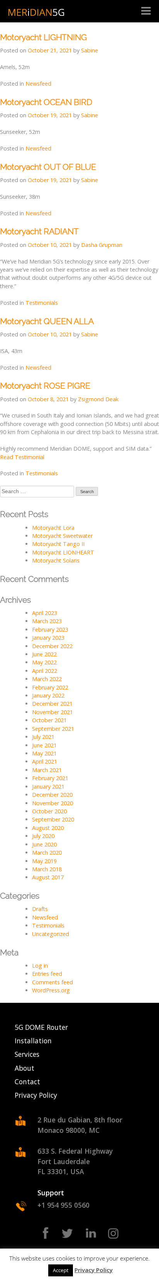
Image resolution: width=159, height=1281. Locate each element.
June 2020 (44, 844)
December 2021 (52, 703)
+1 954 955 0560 (63, 1205)
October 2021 (49, 720)
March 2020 (47, 852)
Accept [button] (60, 1270)
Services (27, 1054)
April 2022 (44, 670)
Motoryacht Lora (53, 527)
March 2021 (47, 770)
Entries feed (47, 973)
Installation (33, 1040)
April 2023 (44, 613)
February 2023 (50, 629)
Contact (27, 1081)
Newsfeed (38, 83)
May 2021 (44, 753)
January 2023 (48, 637)
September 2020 (53, 819)
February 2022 (50, 687)
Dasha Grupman (101, 244)
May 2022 (44, 662)
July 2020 (43, 836)
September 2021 (53, 728)
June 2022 (44, 654)
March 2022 (47, 679)
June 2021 (44, 745)
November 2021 (52, 712)
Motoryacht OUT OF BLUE (48, 167)
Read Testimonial (22, 457)
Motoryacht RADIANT (39, 231)
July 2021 (43, 736)
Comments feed (52, 982)
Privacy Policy (36, 1095)
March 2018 (47, 869)
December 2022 (52, 646)
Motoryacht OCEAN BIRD (46, 102)
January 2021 (48, 786)
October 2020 (49, 811)
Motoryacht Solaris (56, 560)
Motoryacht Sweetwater (62, 535)
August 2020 (48, 827)
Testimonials (41, 302)
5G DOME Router (41, 1027)
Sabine (89, 50)
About (24, 1068)
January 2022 (48, 695)
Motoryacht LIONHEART (63, 552)
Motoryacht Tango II (58, 544)
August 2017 (48, 877)
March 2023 (47, 621)
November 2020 (52, 803)
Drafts (40, 909)
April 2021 (44, 761)
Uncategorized (50, 934)
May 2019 (44, 861)
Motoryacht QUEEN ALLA (47, 321)
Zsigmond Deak (98, 399)
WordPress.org (51, 990)
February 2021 (50, 778)
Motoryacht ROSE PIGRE (45, 385)
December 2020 (52, 794)
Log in (40, 965)
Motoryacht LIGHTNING (43, 37)
